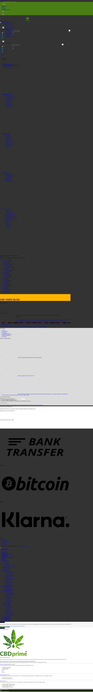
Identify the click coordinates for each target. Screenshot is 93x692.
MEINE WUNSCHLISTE (7, 619)
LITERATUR (6, 141)
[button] (3, 57)
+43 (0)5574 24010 (25, 546)
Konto (3, 7)
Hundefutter (6, 290)
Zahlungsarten (9, 220)
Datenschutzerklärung (24, 661)
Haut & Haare (9, 100)
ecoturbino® (6, 565)
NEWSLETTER (5, 553)
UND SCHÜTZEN (5, 133)
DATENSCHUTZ (5, 556)
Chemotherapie (9, 145)
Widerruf (8, 225)
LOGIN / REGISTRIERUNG (7, 542)
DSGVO (1, 681)
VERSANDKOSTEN (6, 618)
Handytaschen (9, 136)
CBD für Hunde (9, 66)
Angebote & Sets (7, 277)
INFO (3, 208)
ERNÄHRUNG (7, 95)
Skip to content (3, 0)
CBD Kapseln (8, 24)
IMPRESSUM (4, 544)
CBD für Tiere (6, 265)
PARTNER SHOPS (7, 180)
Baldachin (8, 135)
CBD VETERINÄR (5, 64)
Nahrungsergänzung (10, 96)
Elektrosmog (4, 279)
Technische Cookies (3, 664)
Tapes (5, 278)
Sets (7, 103)
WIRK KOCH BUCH (10, 142)
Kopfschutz (8, 139)
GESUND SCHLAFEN (8, 105)
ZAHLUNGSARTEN (6, 617)
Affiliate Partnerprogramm (7, 334)
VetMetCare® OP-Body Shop (9, 566)
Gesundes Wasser (9, 98)
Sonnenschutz (9, 102)
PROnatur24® (7, 561)
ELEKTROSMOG (7, 134)
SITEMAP (4, 558)
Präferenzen (6, 661)
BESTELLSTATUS (5, 540)
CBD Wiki (8, 35)
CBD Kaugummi (9, 31)
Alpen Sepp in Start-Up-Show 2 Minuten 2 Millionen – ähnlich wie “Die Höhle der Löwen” (18, 323)
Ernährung (4, 268)
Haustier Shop (9, 178)
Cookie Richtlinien (21, 626)
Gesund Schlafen (5, 286)
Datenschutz (8, 224)
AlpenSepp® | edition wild (9, 564)
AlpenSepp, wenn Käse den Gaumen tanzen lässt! (11, 326)
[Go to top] (0, 547)
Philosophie (4, 336)
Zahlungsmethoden (5, 333)
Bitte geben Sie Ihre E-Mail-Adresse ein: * (7, 398)
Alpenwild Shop (9, 177)
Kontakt (8, 222)
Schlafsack (8, 138)
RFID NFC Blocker (9, 140)
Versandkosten (9, 218)
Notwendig (2, 661)
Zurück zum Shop (5, 67)
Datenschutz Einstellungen (13, 626)
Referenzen (4, 6)
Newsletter (8, 210)
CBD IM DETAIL (7, 32)
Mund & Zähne (9, 101)
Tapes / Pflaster (9, 104)
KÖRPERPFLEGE (7, 99)
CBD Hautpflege (9, 27)
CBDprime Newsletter (6, 335)
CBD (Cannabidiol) (5, 259)
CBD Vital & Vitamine (10, 26)
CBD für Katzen (9, 67)
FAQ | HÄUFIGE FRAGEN (7, 554)
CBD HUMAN (5, 21)
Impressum (8, 223)
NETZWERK (4, 173)
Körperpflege (4, 273)
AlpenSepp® (6, 563)
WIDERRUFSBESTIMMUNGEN (8, 557)
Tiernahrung (4, 288)
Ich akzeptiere (2, 627)
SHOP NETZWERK (7, 174)
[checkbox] (18, 33)
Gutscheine (4, 332)
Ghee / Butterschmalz (10, 97)
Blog (3, 5)
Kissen (7, 106)
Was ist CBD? (8, 33)
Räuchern (8, 146)
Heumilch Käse (7, 271)
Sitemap (7, 227)
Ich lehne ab (7, 627)
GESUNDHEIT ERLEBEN (7, 94)
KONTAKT (4, 552)
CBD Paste (8, 25)
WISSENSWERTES (7, 209)
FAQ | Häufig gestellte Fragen (11, 216)
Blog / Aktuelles (9, 211)
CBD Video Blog (9, 37)
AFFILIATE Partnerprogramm (11, 217)
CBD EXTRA (6, 577)
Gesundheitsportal (9, 212)
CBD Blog (8, 36)
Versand (4, 8)
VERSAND (4, 541)
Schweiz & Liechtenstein (10, 219)
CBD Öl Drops (9, 23)
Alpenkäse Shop (9, 176)
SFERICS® (6, 562)
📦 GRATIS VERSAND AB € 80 (8, 13)
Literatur (3, 291)
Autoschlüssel (9, 137)
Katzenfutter (6, 289)
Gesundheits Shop (9, 175)
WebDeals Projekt (9, 181)
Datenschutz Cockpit (4, 626)
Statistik (10, 661)
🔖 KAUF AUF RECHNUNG (8, 2)
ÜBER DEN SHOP (7, 215)
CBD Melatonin (9, 29)
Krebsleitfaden (9, 143)
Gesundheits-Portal (6, 9)
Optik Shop (8, 179)
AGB (7, 226)
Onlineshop (2, 674)
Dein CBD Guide (9, 34)
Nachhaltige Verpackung (11, 214)
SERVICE (6, 221)
